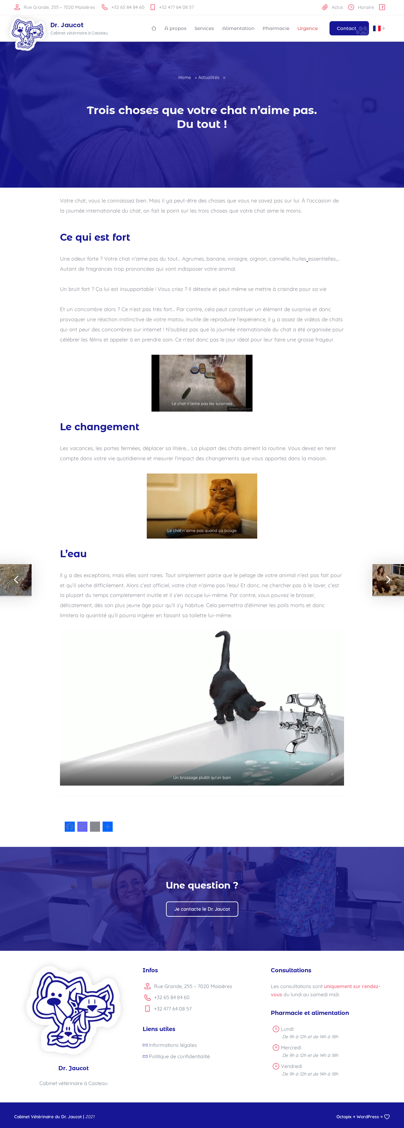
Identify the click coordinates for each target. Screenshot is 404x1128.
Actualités (208, 77)
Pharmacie (276, 28)
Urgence (307, 28)
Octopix (344, 1116)
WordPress (368, 1116)
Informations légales (173, 1045)
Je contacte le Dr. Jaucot (202, 909)
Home (184, 77)
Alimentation (238, 28)
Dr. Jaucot (67, 25)
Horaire (365, 7)
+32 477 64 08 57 (176, 7)
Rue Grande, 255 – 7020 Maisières (58, 7)
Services (204, 28)
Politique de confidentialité (179, 1056)
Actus (336, 7)
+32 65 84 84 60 (127, 7)
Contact (346, 28)
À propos (175, 28)
